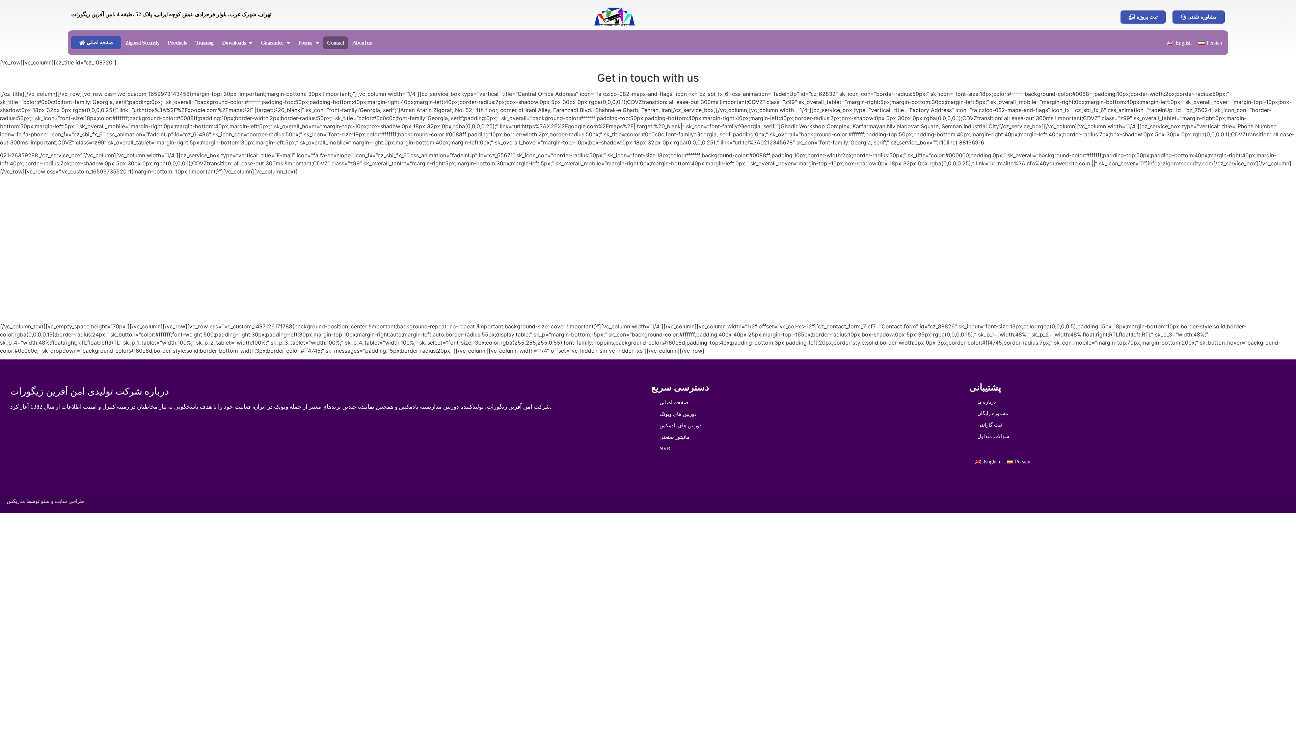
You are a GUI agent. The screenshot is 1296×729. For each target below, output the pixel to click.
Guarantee (272, 43)
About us (362, 43)
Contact (335, 43)
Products (177, 43)
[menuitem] (1179, 42)
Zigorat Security (142, 43)
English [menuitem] (1184, 43)
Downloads (234, 43)
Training (204, 43)
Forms (305, 43)
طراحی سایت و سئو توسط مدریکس (45, 501)
